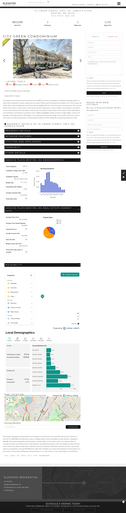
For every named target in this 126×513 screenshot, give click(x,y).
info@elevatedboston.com (12, 484)
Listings (12, 455)
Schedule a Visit (113, 36)
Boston (29, 455)
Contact (90, 4)
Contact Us (95, 36)
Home (6, 455)
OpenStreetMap (72, 420)
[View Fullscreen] (7, 406)
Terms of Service (112, 96)
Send (104, 93)
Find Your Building (46, 510)
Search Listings (78, 4)
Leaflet (65, 420)
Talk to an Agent (79, 510)
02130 (35, 455)
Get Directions (73, 427)
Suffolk (23, 455)
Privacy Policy (113, 88)
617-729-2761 (103, 4)
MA (18, 455)
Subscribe (104, 147)
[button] (48, 2)
